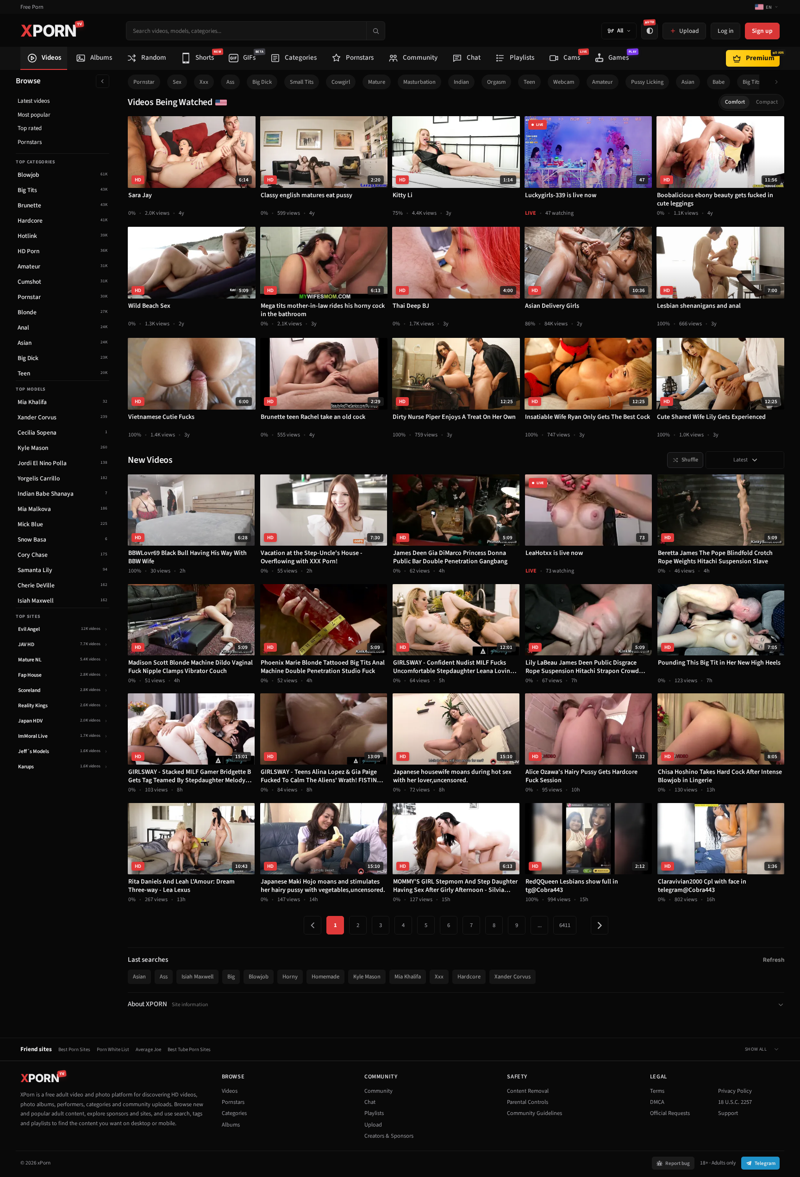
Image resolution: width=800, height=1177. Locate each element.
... (540, 925)
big (231, 976)
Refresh (773, 959)
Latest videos (34, 101)
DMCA (657, 1102)
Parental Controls (527, 1102)
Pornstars (30, 142)
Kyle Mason (367, 976)
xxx (204, 82)
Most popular (34, 115)
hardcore (469, 976)
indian (461, 82)
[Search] (375, 31)
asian (687, 82)
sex (177, 82)
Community (378, 1091)
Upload (373, 1125)
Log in (725, 30)
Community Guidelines (534, 1113)
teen (529, 82)
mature (376, 82)
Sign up (762, 30)
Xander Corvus (512, 976)
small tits (301, 82)
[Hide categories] (102, 81)
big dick (262, 82)
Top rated (30, 128)
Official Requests (670, 1113)
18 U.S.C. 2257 (735, 1102)
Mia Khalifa (407, 976)
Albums (231, 1125)
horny (290, 976)
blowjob (259, 976)
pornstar (144, 82)
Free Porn (32, 7)
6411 (564, 925)
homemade (325, 976)
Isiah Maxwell (197, 976)
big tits (751, 82)
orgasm (496, 82)
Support (728, 1113)
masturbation (419, 82)
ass (230, 82)
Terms (657, 1091)
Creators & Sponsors (388, 1136)
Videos (230, 1091)
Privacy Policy (735, 1091)
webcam (563, 82)
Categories (234, 1113)
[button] (779, 82)
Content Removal (528, 1091)
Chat (369, 1102)
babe (718, 82)
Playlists (374, 1113)
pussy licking (647, 82)
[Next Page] (599, 925)
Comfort (735, 102)
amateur (602, 82)
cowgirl (340, 82)
